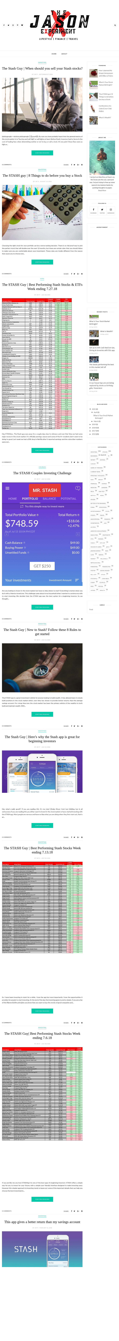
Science (104, 483)
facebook (93, 213)
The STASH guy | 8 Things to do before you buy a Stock (42, 175)
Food (107, 511)
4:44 (105, 523)
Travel (102, 515)
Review (93, 499)
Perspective (106, 567)
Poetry (93, 570)
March (96, 421)
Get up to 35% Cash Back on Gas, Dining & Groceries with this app (102, 349)
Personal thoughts (97, 476)
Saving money (105, 570)
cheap (93, 582)
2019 (94, 424)
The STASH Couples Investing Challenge (42, 473)
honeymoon (95, 523)
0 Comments (7, 164)
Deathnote (106, 535)
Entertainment (96, 511)
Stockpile (94, 578)
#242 (92, 479)
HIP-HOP (102, 543)
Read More (102, 190)
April (95, 412)
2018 (94, 428)
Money (93, 460)
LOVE (92, 555)
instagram (110, 213)
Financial (94, 483)
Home (54, 54)
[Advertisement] (102, 265)
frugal (100, 586)
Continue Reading (42, 153)
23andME (104, 487)
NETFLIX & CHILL (96, 563)
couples (42, 467)
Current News (95, 472)
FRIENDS (100, 539)
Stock (103, 574)
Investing (42, 62)
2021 (94, 409)
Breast (100, 479)
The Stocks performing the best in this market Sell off (101, 365)
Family (93, 543)
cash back (105, 578)
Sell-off (93, 574)
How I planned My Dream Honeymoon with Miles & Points (106, 73)
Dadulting (94, 535)
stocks (104, 452)
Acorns (93, 527)
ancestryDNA (95, 519)
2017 (94, 431)
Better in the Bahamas (98, 503)
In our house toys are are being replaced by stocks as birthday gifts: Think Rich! (101, 385)
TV (108, 456)
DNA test (101, 491)
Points (93, 515)
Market (93, 559)
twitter (102, 213)
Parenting (94, 567)
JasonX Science (96, 551)
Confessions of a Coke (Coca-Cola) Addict (105, 108)
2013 (94, 434)
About (64, 54)
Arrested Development (98, 531)
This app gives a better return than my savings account (42, 1222)
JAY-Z (107, 547)
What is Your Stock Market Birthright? (99, 322)
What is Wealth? (105, 118)
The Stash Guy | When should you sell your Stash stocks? (42, 68)
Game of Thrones (96, 468)
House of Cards (96, 547)
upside (93, 590)
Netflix (93, 495)
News (102, 495)
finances (107, 519)
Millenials (103, 559)
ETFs (42, 279)
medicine (94, 487)
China (92, 507)
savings (102, 460)
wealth (102, 590)
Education (102, 507)
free (92, 586)
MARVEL (101, 555)
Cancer (93, 464)
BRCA (92, 491)
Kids (106, 551)
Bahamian (94, 456)
